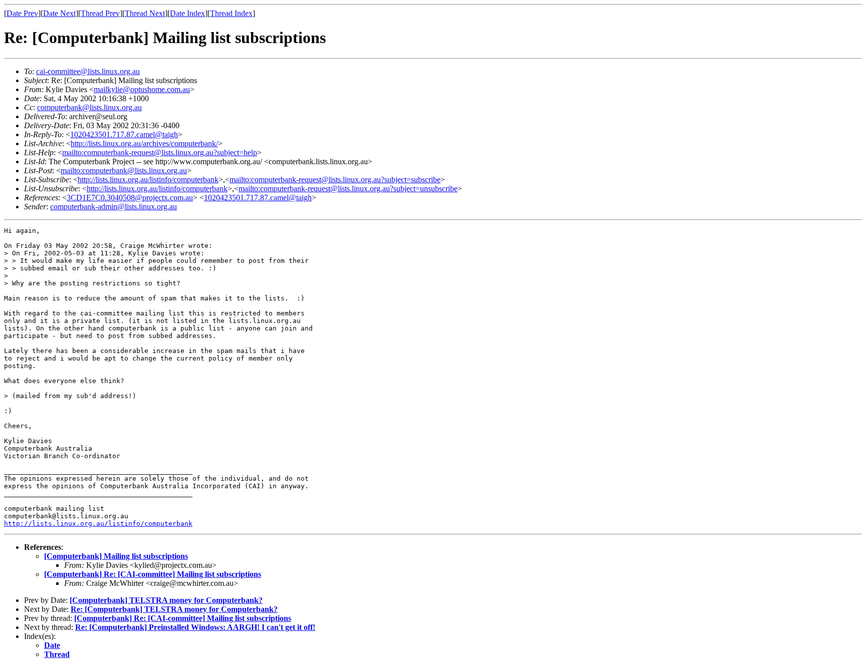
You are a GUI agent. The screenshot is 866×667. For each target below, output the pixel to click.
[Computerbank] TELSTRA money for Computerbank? (166, 600)
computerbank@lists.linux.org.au (89, 107)
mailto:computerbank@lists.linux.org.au (124, 170)
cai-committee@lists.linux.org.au (88, 71)
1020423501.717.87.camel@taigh (124, 134)
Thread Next (145, 13)
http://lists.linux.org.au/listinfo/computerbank (148, 179)
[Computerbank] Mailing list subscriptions (116, 556)
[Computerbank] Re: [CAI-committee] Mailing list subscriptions (152, 574)
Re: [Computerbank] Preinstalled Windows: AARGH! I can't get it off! (195, 627)
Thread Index (231, 13)
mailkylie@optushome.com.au (142, 89)
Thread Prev (100, 13)
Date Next (59, 13)
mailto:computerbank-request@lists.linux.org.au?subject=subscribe (335, 179)
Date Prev (22, 13)
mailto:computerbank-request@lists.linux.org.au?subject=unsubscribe (348, 188)
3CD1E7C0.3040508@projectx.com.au (130, 197)
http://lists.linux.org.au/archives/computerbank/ (144, 143)
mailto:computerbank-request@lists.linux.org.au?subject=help (159, 152)
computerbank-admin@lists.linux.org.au (113, 206)
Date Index (187, 13)
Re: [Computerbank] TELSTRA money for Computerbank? (174, 609)
